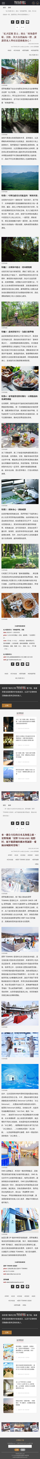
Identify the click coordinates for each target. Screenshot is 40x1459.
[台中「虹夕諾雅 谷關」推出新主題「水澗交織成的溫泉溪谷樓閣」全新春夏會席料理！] (20, 724)
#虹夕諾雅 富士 (34, 55)
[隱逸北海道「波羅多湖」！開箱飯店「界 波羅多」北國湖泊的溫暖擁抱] (20, 1405)
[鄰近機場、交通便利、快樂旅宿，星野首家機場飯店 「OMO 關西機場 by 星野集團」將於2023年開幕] (20, 1352)
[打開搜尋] (33, 3)
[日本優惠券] (20, 796)
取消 (23, 1450)
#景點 (37, 864)
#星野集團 (25, 50)
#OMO (10, 855)
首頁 (4, 7)
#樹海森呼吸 (35, 50)
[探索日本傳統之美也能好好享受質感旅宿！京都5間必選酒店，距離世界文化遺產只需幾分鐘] (20, 741)
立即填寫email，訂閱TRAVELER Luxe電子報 (20, 1443)
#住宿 (16, 855)
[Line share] (27, 22)
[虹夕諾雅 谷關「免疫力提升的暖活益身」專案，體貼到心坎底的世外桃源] (20, 757)
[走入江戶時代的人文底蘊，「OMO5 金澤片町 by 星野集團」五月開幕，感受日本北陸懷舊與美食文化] (20, 1387)
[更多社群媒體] (37, 3)
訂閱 (6, 705)
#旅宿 (9, 50)
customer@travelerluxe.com (20, 1457)
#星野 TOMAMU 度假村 (23, 859)
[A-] (17, 27)
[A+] (23, 27)
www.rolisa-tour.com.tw (14, 1274)
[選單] (3, 3)
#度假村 (30, 855)
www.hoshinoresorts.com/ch (15, 1282)
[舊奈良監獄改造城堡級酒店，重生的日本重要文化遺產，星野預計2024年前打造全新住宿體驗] (20, 1370)
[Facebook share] (12, 22)
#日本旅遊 (17, 50)
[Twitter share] (17, 22)
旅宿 (9, 7)
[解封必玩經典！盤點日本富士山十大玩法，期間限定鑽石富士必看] (20, 774)
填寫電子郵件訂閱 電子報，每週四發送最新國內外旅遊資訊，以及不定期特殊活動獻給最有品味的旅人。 (19, 692)
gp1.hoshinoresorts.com (14, 660)
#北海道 (22, 855)
